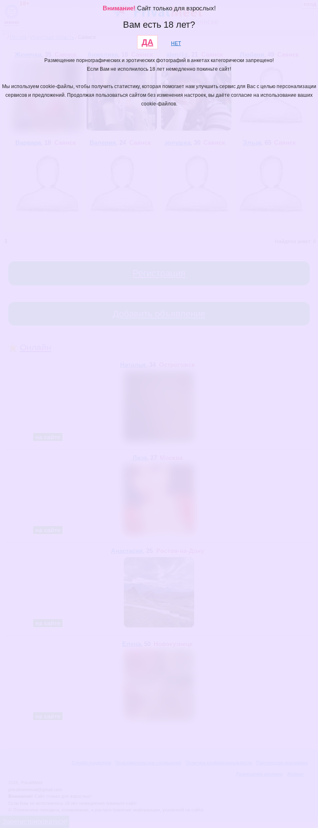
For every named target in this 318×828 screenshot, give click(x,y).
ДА (147, 42)
